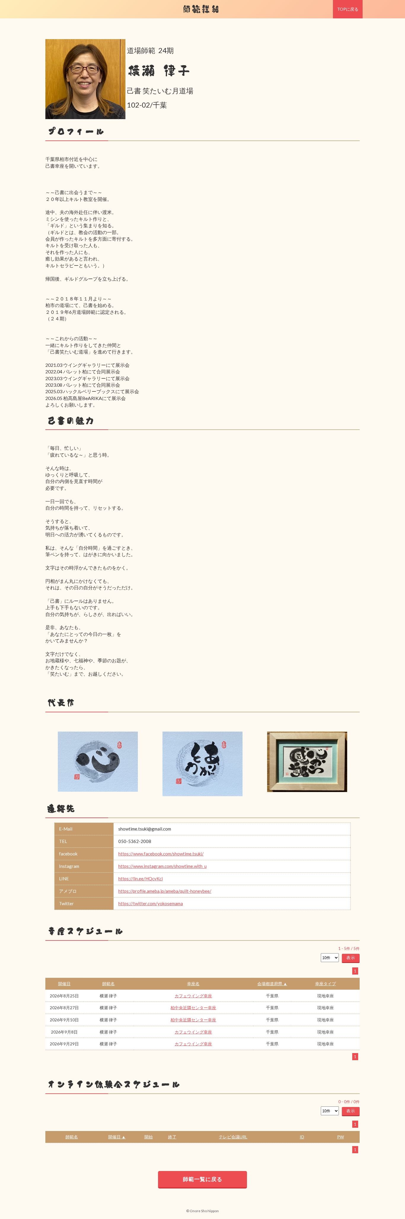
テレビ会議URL (233, 1136)
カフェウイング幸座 (193, 995)
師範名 (108, 983)
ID (302, 1136)
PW (340, 1136)
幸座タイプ (325, 983)
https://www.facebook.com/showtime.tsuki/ (161, 853)
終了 (172, 1136)
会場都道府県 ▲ (272, 983)
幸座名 (193, 983)
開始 (148, 1136)
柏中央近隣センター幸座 (193, 1007)
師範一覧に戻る (202, 1179)
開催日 (64, 983)
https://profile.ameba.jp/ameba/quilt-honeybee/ (164, 891)
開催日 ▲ (117, 1136)
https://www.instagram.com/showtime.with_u (162, 866)
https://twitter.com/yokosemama (150, 903)
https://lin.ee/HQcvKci (140, 878)
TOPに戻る (347, 9)
